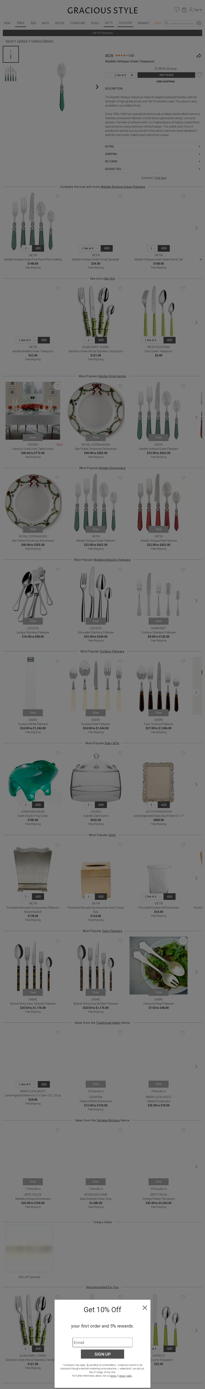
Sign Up (102, 1354)
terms (114, 1375)
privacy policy (125, 1375)
